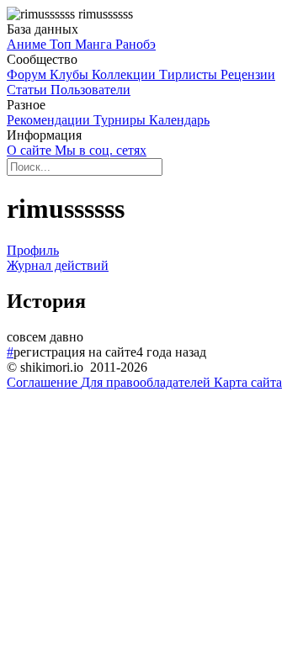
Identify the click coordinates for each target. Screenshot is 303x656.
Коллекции (125, 74)
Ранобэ (135, 44)
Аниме (28, 44)
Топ (62, 44)
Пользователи (90, 89)
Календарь (179, 120)
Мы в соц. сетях (100, 150)
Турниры (121, 120)
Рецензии (248, 74)
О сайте (31, 150)
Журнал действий (58, 265)
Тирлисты (190, 74)
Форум (28, 74)
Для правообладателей (147, 382)
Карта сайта (248, 382)
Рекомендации (50, 120)
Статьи (28, 89)
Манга (95, 44)
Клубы (71, 74)
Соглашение (44, 382)
